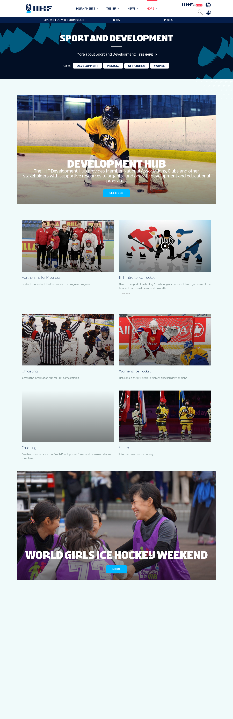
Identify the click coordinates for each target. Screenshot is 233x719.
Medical (113, 65)
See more (116, 193)
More (116, 569)
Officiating (136, 65)
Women (159, 65)
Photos (168, 20)
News (116, 20)
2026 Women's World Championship (64, 20)
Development (87, 65)
